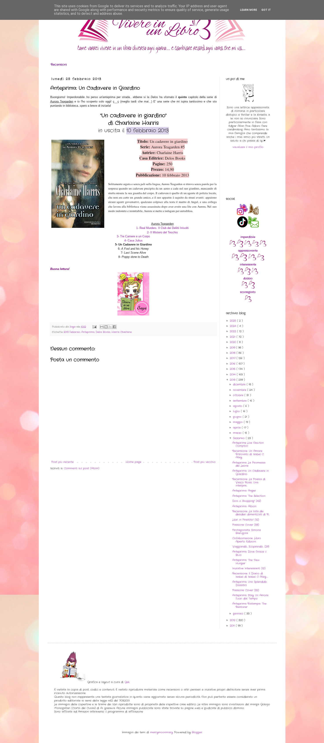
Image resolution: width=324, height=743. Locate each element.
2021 (233, 337)
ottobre (238, 395)
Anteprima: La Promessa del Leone (248, 464)
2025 (233, 321)
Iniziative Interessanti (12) (248, 568)
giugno (238, 417)
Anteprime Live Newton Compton (248, 444)
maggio (238, 422)
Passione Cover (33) (245, 525)
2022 (233, 331)
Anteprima (87, 332)
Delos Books (103, 332)
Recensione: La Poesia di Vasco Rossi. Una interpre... (248, 482)
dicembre (240, 384)
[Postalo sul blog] (106, 327)
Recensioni (59, 64)
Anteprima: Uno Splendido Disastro (249, 583)
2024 (233, 326)
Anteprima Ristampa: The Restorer (249, 605)
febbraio (239, 438)
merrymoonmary (161, 732)
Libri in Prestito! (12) (245, 520)
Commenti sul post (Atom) (81, 468)
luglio (237, 411)
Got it (266, 9)
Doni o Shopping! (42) (246, 501)
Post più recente (62, 462)
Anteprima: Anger (244, 490)
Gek (127, 682)
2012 (233, 620)
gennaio (238, 613)
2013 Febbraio (72, 332)
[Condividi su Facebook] (114, 327)
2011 (233, 626)
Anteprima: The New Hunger (246, 561)
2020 (233, 342)
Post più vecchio (205, 462)
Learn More (248, 9)
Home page (133, 462)
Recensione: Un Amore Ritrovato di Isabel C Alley (248, 454)
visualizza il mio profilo (248, 147)
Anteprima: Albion (244, 506)
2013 (233, 380)
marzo (238, 433)
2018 (233, 353)
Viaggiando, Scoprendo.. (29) (250, 546)
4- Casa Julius (133, 240)
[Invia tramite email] (102, 327)
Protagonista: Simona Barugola (246, 531)
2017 (233, 358)
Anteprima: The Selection (248, 496)
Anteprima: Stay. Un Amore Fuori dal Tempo (250, 596)
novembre (240, 390)
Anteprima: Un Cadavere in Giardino (250, 472)
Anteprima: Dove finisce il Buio (249, 553)
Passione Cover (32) (245, 590)
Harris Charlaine (122, 332)
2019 (233, 347)
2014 (233, 374)
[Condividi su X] (110, 327)
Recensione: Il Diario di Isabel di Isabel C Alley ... (250, 575)
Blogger (197, 732)
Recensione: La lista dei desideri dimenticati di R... (250, 512)
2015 (233, 369)
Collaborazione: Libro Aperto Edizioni (246, 539)
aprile (237, 427)
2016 (233, 364)
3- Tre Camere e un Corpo (133, 236)
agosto (238, 406)
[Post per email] (94, 327)
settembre (240, 401)
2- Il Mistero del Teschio (162, 232)
